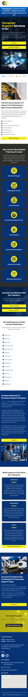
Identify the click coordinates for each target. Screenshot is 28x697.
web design (16, 592)
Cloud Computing (14, 235)
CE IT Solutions (4, 401)
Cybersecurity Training (14, 264)
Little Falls (18, 403)
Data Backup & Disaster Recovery (14, 220)
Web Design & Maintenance (14, 279)
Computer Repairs (14, 205)
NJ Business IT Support (14, 176)
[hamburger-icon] (24, 3)
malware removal (9, 592)
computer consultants (14, 586)
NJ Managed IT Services (14, 190)
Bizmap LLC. (23, 694)
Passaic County (9, 403)
